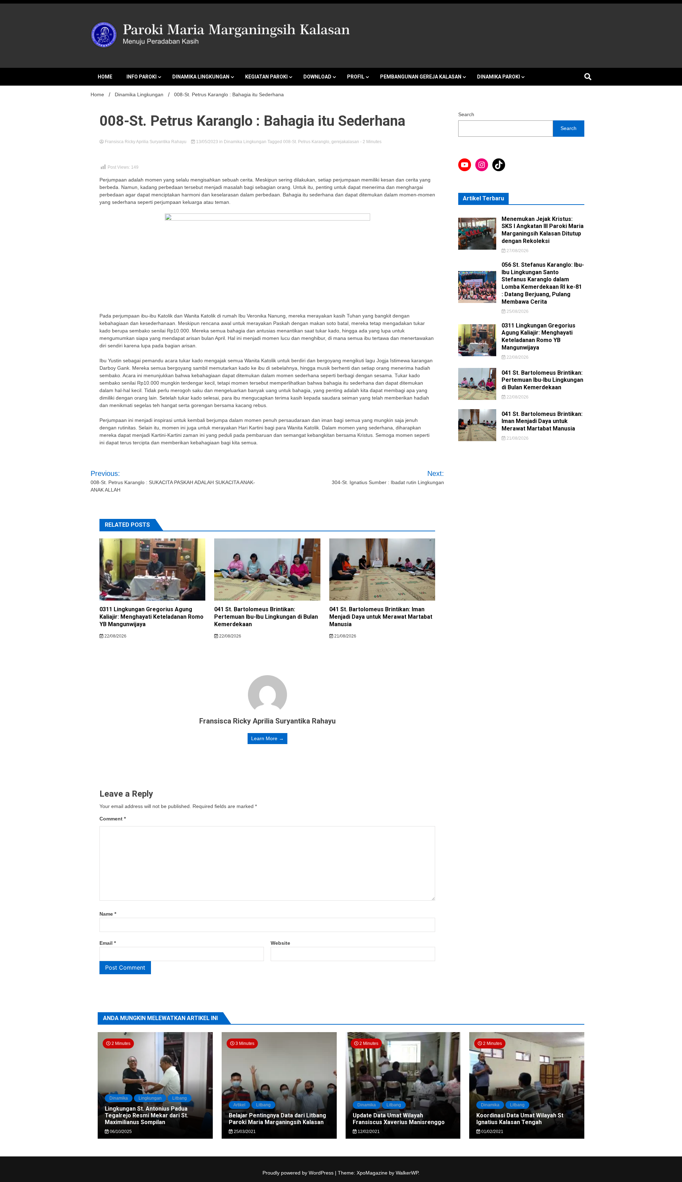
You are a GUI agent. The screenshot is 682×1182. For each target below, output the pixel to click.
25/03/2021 (244, 1131)
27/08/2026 (517, 250)
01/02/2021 (491, 1131)
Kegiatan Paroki (266, 77)
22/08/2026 (114, 636)
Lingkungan (150, 1098)
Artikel (239, 1104)
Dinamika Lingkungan (200, 77)
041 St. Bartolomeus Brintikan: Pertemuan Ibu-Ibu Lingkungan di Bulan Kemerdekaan (266, 617)
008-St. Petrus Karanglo (306, 141)
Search (466, 114)
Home (105, 77)
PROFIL (355, 77)
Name (107, 914)
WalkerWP (407, 1173)
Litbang (179, 1098)
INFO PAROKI (141, 77)
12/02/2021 (368, 1131)
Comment (112, 819)
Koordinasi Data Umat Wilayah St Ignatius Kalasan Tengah (519, 1119)
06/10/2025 (120, 1131)
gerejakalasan (345, 141)
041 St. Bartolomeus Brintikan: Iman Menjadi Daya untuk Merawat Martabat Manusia (380, 617)
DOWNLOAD (317, 77)
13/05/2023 (207, 141)
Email (107, 943)
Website (280, 943)
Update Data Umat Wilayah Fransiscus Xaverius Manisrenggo (399, 1119)
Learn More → (267, 738)
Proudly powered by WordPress (298, 1173)
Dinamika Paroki (498, 77)
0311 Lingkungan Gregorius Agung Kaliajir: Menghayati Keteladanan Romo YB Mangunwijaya (151, 617)
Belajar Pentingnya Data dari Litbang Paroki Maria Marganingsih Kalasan (277, 1119)
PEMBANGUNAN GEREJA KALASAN (420, 77)
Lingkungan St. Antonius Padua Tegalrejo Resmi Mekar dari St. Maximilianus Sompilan (146, 1115)
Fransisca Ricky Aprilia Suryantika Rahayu (146, 141)
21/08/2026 (344, 636)
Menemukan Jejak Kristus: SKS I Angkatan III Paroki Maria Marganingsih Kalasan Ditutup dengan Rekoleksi (543, 230)
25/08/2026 (517, 311)
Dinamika (118, 1098)
